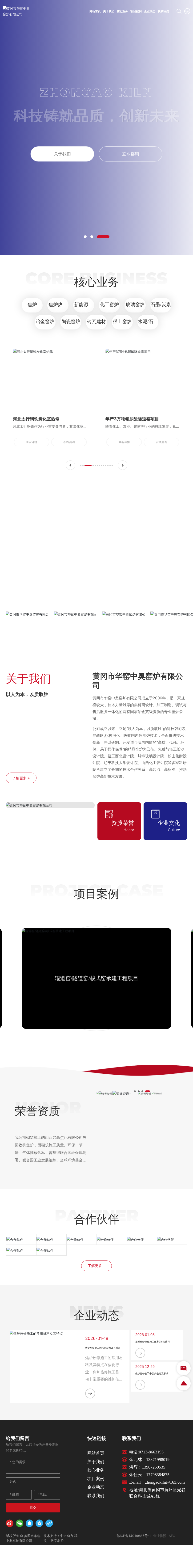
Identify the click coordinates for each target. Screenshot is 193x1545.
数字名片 (57, 1541)
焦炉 (32, 304)
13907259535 (153, 1467)
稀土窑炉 (122, 321)
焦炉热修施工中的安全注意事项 (151, 1373)
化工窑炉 (109, 304)
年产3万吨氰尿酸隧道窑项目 (132, 418)
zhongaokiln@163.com (165, 1482)
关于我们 (62, 153)
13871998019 (157, 1459)
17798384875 (157, 1474)
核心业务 (95, 1470)
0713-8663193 (151, 1452)
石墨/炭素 (161, 304)
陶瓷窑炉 (70, 321)
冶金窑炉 (45, 321)
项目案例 (95, 1478)
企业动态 (95, 1487)
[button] (85, 236)
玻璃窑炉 (135, 304)
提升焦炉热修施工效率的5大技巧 (152, 1341)
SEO (172, 1536)
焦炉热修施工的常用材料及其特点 (103, 1347)
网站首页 (95, 1453)
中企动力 (67, 1536)
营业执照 (159, 1536)
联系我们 (95, 1495)
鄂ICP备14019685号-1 (134, 1536)
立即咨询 (130, 153)
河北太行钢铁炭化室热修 (36, 418)
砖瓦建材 (96, 321)
